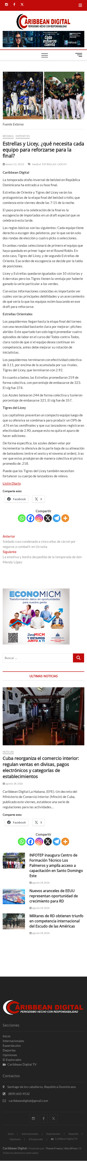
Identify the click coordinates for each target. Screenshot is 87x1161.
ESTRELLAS (49, 164)
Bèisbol (8, 136)
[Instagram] (39, 518)
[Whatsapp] (22, 518)
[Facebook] (30, 518)
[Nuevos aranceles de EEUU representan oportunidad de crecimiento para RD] (14, 896)
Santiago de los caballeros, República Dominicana (41, 1087)
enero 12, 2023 (14, 164)
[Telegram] (56, 518)
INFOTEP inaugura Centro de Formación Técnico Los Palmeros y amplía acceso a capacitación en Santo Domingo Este (56, 865)
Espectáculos (12, 1045)
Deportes (23, 136)
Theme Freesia (54, 1148)
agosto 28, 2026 (14, 783)
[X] (48, 518)
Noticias (8, 751)
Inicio (6, 1036)
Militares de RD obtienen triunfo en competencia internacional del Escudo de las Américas (56, 921)
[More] (65, 518)
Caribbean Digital (15, 1148)
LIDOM (61, 164)
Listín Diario (12, 483)
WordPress (70, 1148)
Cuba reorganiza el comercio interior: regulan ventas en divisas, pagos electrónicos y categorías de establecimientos (41, 767)
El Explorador (12, 1060)
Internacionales (13, 1041)
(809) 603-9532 (19, 1094)
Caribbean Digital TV (22, 1064)
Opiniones (10, 1055)
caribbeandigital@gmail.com (28, 1101)
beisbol (36, 164)
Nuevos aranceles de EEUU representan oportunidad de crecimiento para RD (53, 896)
